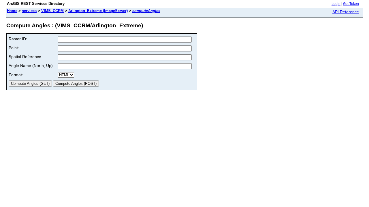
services (29, 11)
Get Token (351, 3)
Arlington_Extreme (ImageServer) (98, 11)
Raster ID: (18, 39)
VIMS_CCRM (52, 11)
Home (12, 11)
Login (336, 3)
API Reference (345, 11)
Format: (16, 74)
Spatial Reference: (25, 56)
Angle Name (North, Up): (31, 65)
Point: (14, 47)
